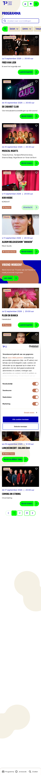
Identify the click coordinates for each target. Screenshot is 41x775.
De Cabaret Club (10, 107)
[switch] (35, 390)
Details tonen (29, 413)
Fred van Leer (9, 63)
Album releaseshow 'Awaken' (17, 242)
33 (27, 513)
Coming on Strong (11, 494)
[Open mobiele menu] (36, 3)
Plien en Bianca (10, 316)
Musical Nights (10, 151)
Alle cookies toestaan (20, 419)
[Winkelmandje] (30, 3)
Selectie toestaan (20, 426)
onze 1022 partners (15, 358)
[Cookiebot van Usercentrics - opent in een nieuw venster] (29, 346)
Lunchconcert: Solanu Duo (16, 448)
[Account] (25, 3)
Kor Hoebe (7, 198)
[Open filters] (5, 29)
